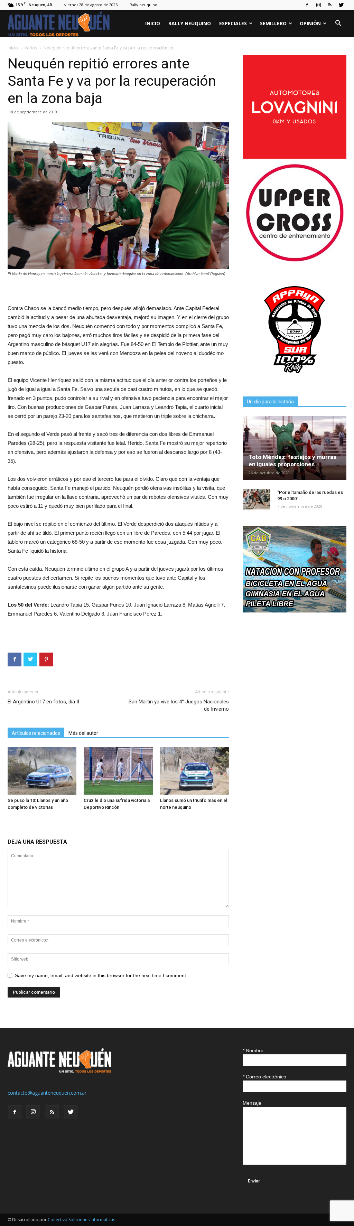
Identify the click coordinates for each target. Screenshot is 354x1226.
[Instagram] (318, 5)
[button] (338, 24)
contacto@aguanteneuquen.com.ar (47, 1092)
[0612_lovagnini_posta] (294, 156)
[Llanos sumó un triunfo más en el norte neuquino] (194, 771)
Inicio (152, 23)
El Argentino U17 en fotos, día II (43, 702)
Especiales (233, 23)
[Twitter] (341, 5)
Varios (31, 48)
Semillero (273, 23)
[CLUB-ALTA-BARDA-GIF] (294, 610)
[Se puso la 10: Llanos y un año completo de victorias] (42, 771)
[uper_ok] (294, 261)
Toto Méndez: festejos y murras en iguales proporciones (292, 460)
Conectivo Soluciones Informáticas (81, 1220)
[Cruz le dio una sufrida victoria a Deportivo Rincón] (118, 771)
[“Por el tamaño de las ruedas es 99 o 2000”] (256, 499)
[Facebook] (307, 5)
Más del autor (83, 733)
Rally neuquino (143, 4)
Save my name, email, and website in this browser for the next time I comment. (101, 975)
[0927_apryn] (294, 379)
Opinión (310, 23)
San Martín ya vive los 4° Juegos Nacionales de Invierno (179, 705)
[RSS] (330, 5)
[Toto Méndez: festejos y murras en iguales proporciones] (294, 448)
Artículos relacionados (36, 733)
